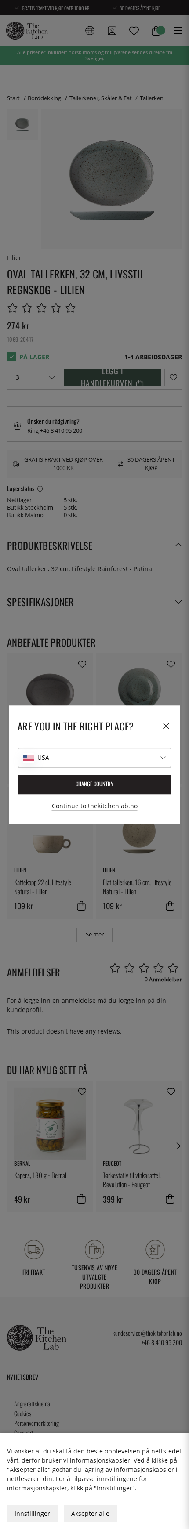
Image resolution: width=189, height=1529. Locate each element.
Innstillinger (32, 1513)
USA (43, 757)
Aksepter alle (90, 1513)
